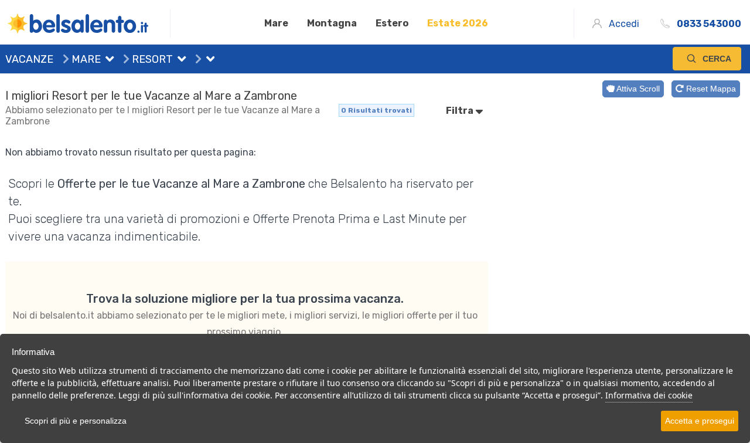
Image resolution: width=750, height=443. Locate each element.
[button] (107, 60)
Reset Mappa (710, 88)
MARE (85, 59)
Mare (276, 23)
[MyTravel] (88, 23)
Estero (392, 23)
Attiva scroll (637, 88)
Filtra (460, 110)
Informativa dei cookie (649, 395)
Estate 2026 (457, 23)
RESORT (151, 59)
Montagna (332, 23)
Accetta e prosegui (699, 420)
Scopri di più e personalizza (76, 420)
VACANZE (29, 59)
